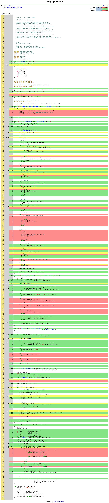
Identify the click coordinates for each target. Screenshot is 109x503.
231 (3, 304)
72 (3, 105)
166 (3, 223)
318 (3, 413)
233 (3, 307)
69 (3, 101)
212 (3, 280)
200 (3, 265)
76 (3, 110)
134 (3, 182)
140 (3, 190)
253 (3, 332)
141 (3, 191)
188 (3, 250)
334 (3, 433)
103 (3, 144)
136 (3, 185)
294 (3, 383)
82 (3, 117)
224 (3, 295)
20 (3, 39)
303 (3, 394)
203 (3, 269)
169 (3, 226)
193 (3, 256)
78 (3, 112)
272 (3, 356)
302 (3, 393)
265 (3, 347)
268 (3, 350)
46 (3, 72)
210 (3, 278)
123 (3, 169)
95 (3, 134)
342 (3, 443)
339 (3, 440)
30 (3, 52)
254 (3, 333)
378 (3, 488)
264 (3, 345)
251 (3, 329)
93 (3, 131)
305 (3, 397)
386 (3, 498)
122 (3, 167)
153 (3, 206)
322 (3, 418)
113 (3, 156)
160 (3, 215)
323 (3, 419)
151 (3, 204)
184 (3, 245)
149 (3, 201)
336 (3, 436)
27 (3, 48)
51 (3, 78)
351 (3, 455)
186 (3, 248)
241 (3, 317)
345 (3, 447)
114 (3, 157)
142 (3, 192)
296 (3, 386)
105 (3, 146)
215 (3, 284)
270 (3, 353)
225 (3, 297)
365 (3, 472)
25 (3, 46)
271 (3, 354)
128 (3, 175)
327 (3, 424)
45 (3, 71)
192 (3, 255)
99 (3, 139)
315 (3, 409)
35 (3, 58)
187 (3, 249)
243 (3, 319)
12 (3, 29)
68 (3, 100)
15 (3, 33)
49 (3, 76)
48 (3, 75)
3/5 (8, 338)
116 (3, 160)
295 (3, 384)
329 (3, 427)
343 (3, 445)
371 (3, 480)
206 (3, 273)
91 (3, 129)
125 (3, 171)
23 (3, 43)
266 (3, 348)
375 (3, 485)
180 (3, 240)
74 (3, 107)
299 (3, 389)
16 (3, 34)
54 (3, 82)
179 (3, 239)
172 (3, 230)
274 (3, 358)
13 (3, 31)
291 (3, 379)
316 (3, 411)
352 (3, 456)
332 (3, 431)
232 (3, 305)
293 (3, 382)
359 (3, 465)
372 (3, 481)
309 (3, 402)
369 (3, 477)
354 (3, 458)
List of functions (6, 13)
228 (3, 300)
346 (3, 448)
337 (3, 437)
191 (3, 254)
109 (3, 151)
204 (3, 270)
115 (3, 159)
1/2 (8, 65)
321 (3, 417)
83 (3, 118)
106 (3, 147)
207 (3, 274)
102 (3, 142)
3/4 (8, 170)
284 (3, 371)
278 (3, 363)
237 (3, 312)
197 (3, 261)
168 (3, 225)
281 (3, 367)
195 (3, 259)
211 (3, 279)
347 (3, 450)
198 (3, 263)
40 (3, 65)
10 (3, 27)
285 (3, 372)
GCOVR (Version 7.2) (58, 501)
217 (3, 287)
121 (3, 166)
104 (3, 145)
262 (3, 343)
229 (3, 302)
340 (3, 441)
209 (3, 277)
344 (3, 446)
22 (3, 42)
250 (3, 328)
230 (3, 303)
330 (3, 428)
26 (3, 47)
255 (3, 334)
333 (3, 432)
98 (3, 137)
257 (3, 337)
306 (3, 398)
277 (3, 362)
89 (3, 126)
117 (3, 161)
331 (3, 429)
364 (3, 471)
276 (3, 361)
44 (3, 70)
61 (3, 91)
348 (3, 451)
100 (3, 140)
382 (3, 493)
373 (3, 482)
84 (3, 120)
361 (3, 467)
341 (3, 442)
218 (3, 288)
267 (3, 349)
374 (3, 483)
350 (3, 453)
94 (3, 132)
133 (3, 181)
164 (3, 220)
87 (3, 124)
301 (3, 392)
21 (3, 41)
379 (3, 490)
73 (3, 106)
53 (3, 81)
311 (3, 404)
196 (3, 260)
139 (3, 189)
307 (3, 399)
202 (3, 268)
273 (3, 357)
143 (3, 194)
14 (3, 32)
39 (3, 63)
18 (3, 37)
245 (3, 322)
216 (3, 285)
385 (3, 497)
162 (3, 218)
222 (3, 293)
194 (3, 258)
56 (3, 85)
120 (3, 165)
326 (3, 423)
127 (3, 174)
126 (3, 172)
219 (3, 289)
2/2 (8, 126)
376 (3, 486)
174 (3, 233)
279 (3, 364)
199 (3, 264)
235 (3, 309)
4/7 (8, 283)
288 (3, 376)
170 (3, 228)
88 (3, 125)
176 (3, 235)
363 (3, 470)
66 (3, 97)
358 (3, 463)
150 (3, 203)
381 (3, 492)
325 (3, 422)
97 (3, 136)
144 (3, 195)
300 (3, 391)
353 (3, 457)
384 (3, 496)
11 (3, 28)
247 (3, 324)
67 (3, 98)
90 (3, 127)
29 (3, 51)
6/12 (7, 137)
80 (3, 115)
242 (3, 318)
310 (3, 403)
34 (3, 57)
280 (3, 366)
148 (3, 200)
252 (3, 330)
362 (3, 468)
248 (3, 325)
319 (3, 414)
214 (3, 283)
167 (3, 224)
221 (3, 292)
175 (3, 234)
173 (3, 231)
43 (3, 68)
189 (3, 251)
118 (3, 162)
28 (3, 50)
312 (3, 406)
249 (3, 327)
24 (3, 45)
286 (3, 373)
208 (3, 275)
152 (3, 205)
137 (3, 186)
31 (3, 53)
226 (3, 298)
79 (3, 113)
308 (3, 401)
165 (3, 221)
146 (3, 198)
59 (3, 88)
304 (3, 396)
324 (3, 421)
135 (3, 184)
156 (3, 210)
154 (3, 208)
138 (3, 187)
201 (3, 266)
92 (3, 130)
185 (3, 246)
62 (3, 92)
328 (3, 426)
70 (3, 102)
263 (3, 344)
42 (3, 67)
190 (3, 253)
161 (3, 216)
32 (3, 55)
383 (3, 495)
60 (3, 90)
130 (3, 177)
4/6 (8, 146)
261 (3, 342)
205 (3, 271)
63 (3, 93)
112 (3, 155)
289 (3, 377)
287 (3, 374)
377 (3, 487)
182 (3, 243)
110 (3, 152)
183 (3, 244)
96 (3, 135)
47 (3, 73)
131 (3, 179)
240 (3, 315)
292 (3, 381)
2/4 (8, 132)
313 (3, 407)
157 (3, 211)
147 (3, 199)
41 (3, 66)
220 (3, 290)
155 (3, 209)
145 (3, 196)
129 (3, 176)
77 (3, 111)
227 (3, 299)
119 (3, 164)
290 (3, 378)
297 (3, 387)
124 (3, 170)
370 (3, 478)
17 (3, 36)
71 (3, 103)
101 (3, 141)
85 (3, 121)
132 (3, 180)
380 (3, 491)
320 (3, 416)
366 (3, 473)
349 (3, 452)
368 (3, 476)
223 (3, 294)
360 (3, 466)
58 (3, 87)
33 (3, 56)
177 (3, 236)
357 (3, 462)
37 (3, 61)
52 (3, 80)
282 (3, 368)
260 (3, 340)
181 (3, 241)
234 (3, 308)
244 (3, 320)
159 (3, 214)
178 (3, 238)
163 (3, 219)
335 (3, 435)
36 (3, 60)
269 (3, 352)
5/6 (8, 396)
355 (3, 460)
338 (3, 438)
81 (3, 116)
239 (3, 314)
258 (3, 338)
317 (3, 412)
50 (3, 77)
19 (3, 38)
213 (3, 282)
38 (3, 62)
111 (3, 154)
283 (3, 369)
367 (3, 475)
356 (3, 461)
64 (3, 95)
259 (3, 339)
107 (3, 149)
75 (3, 108)
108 (3, 150)
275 (3, 359)
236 (3, 310)
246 (3, 323)
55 (3, 83)
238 (3, 313)
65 (3, 96)
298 (3, 388)
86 (3, 122)
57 (3, 86)
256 (3, 335)
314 (3, 408)
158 (3, 213)
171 (3, 229)
